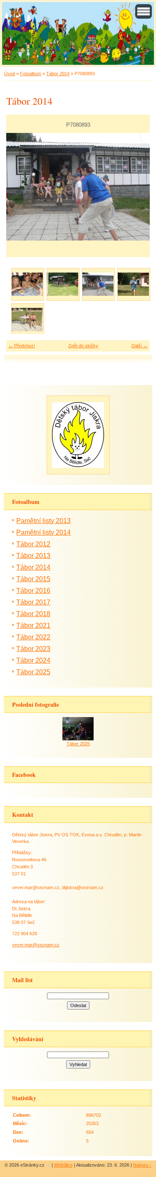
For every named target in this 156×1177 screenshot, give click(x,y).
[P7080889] (62, 284)
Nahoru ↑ (142, 1164)
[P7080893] (98, 284)
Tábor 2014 (57, 73)
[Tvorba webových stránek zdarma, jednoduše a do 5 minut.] (49, 1165)
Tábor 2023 (33, 648)
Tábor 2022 (33, 637)
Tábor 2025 (33, 672)
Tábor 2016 (33, 590)
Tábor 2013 (33, 555)
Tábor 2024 (33, 660)
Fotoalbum (30, 73)
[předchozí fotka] (19, 187)
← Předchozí (21, 345)
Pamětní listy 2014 (43, 532)
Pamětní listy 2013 (43, 520)
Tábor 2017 (33, 602)
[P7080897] (27, 319)
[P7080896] (133, 284)
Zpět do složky (83, 345)
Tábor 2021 (33, 625)
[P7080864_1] (27, 284)
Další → (139, 345)
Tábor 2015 (33, 578)
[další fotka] (136, 187)
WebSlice (63, 1164)
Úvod (9, 73)
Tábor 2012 (33, 544)
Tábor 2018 (33, 613)
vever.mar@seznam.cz (35, 944)
